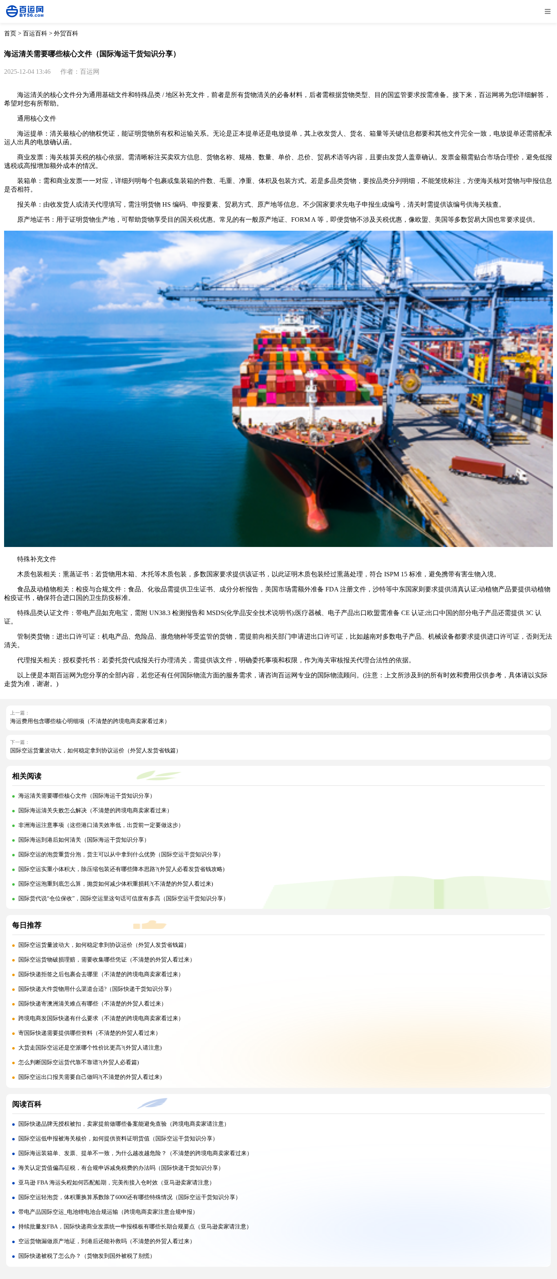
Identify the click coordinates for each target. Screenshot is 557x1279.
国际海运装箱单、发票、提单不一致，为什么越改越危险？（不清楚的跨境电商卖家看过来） (135, 1153)
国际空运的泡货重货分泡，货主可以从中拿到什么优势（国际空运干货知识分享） (121, 854)
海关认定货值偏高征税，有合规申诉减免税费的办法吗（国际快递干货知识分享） (121, 1168)
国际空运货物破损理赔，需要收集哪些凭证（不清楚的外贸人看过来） (106, 960)
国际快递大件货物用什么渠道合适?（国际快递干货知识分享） (96, 989)
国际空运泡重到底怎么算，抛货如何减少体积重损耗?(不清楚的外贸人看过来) (115, 884)
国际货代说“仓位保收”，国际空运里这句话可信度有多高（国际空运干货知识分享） (123, 898)
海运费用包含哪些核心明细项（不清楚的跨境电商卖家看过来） (90, 721)
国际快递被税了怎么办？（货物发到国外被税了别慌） (86, 1256)
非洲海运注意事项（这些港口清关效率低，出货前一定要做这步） (101, 825)
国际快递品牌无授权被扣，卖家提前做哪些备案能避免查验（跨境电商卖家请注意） (124, 1124)
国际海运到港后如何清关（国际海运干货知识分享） (84, 840)
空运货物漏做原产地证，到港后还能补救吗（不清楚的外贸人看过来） (106, 1241)
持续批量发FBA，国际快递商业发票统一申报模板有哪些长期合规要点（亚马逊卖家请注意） (135, 1227)
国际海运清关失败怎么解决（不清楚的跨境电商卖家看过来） (95, 810)
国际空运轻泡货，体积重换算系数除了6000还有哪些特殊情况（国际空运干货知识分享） (129, 1197)
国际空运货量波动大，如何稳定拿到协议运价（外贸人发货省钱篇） (95, 751)
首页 (10, 33)
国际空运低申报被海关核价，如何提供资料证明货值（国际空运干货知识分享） (118, 1139)
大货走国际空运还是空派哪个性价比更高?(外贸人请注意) (90, 1048)
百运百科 (35, 33)
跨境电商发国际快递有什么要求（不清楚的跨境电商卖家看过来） (101, 1018)
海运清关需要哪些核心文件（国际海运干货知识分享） (86, 796)
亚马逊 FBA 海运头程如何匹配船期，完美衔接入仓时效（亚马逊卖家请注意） (116, 1183)
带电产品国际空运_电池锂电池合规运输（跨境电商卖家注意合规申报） (108, 1212)
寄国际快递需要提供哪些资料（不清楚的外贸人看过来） (89, 1033)
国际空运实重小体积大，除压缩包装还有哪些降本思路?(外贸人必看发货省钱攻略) (121, 869)
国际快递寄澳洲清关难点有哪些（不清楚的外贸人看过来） (92, 1004)
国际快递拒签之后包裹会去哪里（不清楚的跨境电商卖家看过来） (101, 974)
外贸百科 (66, 33)
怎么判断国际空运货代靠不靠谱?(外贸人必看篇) (78, 1062)
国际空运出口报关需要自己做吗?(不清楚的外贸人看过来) (90, 1077)
